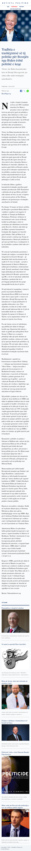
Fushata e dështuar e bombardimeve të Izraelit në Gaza (14, 721)
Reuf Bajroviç (6, 93)
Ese (8, 6)
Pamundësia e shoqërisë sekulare (13, 608)
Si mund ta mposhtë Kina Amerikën (15, 645)
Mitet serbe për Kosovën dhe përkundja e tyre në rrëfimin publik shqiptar (15, 806)
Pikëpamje (14, 6)
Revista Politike (15, 3)
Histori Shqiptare (15, 9)
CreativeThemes (5, 849)
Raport (21, 6)
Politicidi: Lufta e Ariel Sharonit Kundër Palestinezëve (15, 753)
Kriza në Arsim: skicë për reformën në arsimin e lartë (14, 682)
